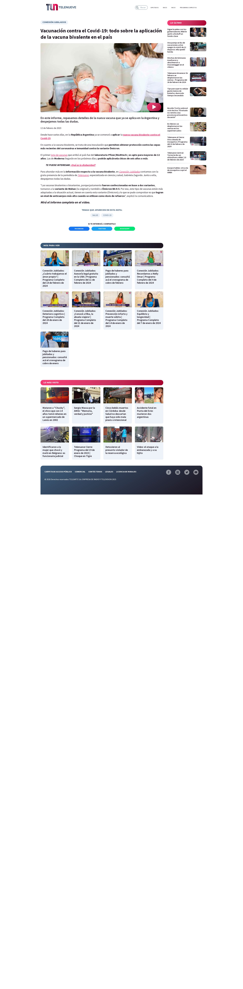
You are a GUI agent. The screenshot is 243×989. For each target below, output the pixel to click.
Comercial (80, 471)
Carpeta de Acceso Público (58, 471)
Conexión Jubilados (54, 22)
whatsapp (124, 229)
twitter (102, 229)
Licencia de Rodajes (126, 471)
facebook (79, 229)
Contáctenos (95, 471)
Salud (95, 215)
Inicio (165, 7)
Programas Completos (188, 7)
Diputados (154, 7)
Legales (109, 471)
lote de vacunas (59, 154)
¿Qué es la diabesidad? (83, 165)
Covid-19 (107, 215)
